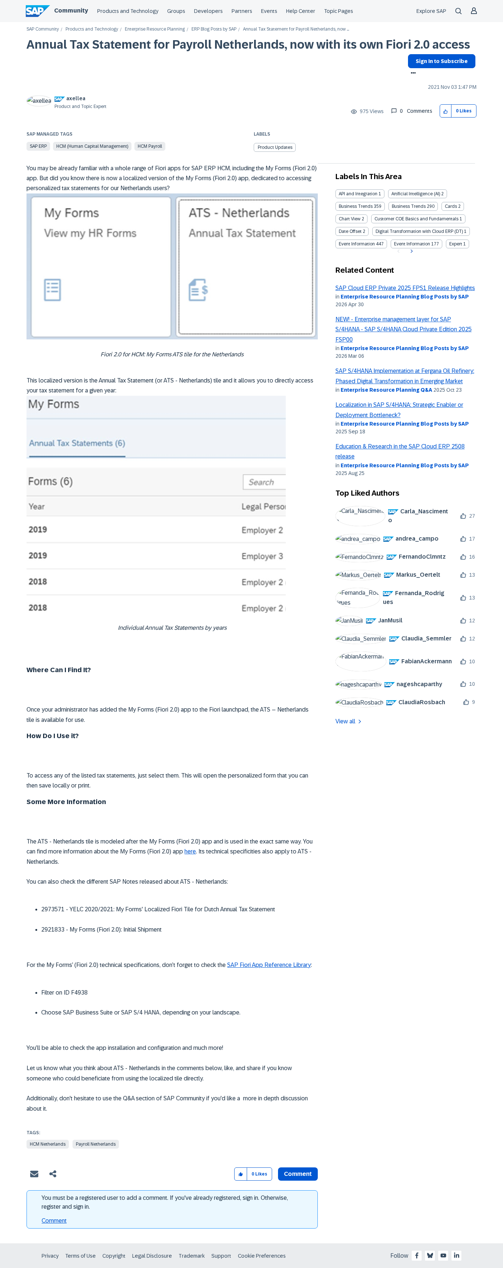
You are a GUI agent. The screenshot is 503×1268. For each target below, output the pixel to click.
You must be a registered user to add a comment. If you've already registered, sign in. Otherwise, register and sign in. (165, 1202)
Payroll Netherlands (96, 1144)
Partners (242, 11)
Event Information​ (412, 244)
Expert (455, 244)
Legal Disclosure (152, 1256)
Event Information (357, 244)
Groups (176, 11)
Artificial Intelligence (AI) (415, 193)
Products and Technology (127, 11)
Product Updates (275, 147)
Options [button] (412, 73)
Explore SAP (431, 11)
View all (345, 721)
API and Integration (358, 193)
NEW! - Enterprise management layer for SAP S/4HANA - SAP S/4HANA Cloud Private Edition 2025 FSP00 (403, 329)
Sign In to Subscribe (442, 61)
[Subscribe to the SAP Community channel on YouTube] (443, 1255)
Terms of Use (80, 1256)
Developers (208, 11)
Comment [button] (298, 1174)
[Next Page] (411, 251)
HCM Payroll (150, 146)
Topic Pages (338, 11)
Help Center (300, 11)
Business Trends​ (409, 206)
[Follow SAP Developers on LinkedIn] (457, 1255)
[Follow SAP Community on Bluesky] (430, 1255)
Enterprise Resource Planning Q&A (386, 390)
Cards (451, 206)
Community (71, 10)
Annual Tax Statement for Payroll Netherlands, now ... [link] (296, 29)
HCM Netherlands (48, 1144)
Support (221, 1256)
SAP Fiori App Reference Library (269, 965)
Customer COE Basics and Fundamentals (416, 218)
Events (269, 11)
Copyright (114, 1256)
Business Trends (356, 206)
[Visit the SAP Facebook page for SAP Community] (417, 1255)
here (190, 851)
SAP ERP (38, 146)
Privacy (50, 1256)
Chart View (349, 218)
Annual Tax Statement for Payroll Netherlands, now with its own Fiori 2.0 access (248, 44)
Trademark (192, 1256)
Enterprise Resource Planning (155, 29)
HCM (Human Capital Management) (92, 146)
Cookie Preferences (262, 1256)
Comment (54, 1221)
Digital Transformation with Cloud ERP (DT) (419, 231)
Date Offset (350, 231)
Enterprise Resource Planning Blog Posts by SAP (405, 297)
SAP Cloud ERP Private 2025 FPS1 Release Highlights (405, 288)
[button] (445, 111)
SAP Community (43, 29)
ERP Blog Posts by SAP (213, 29)
